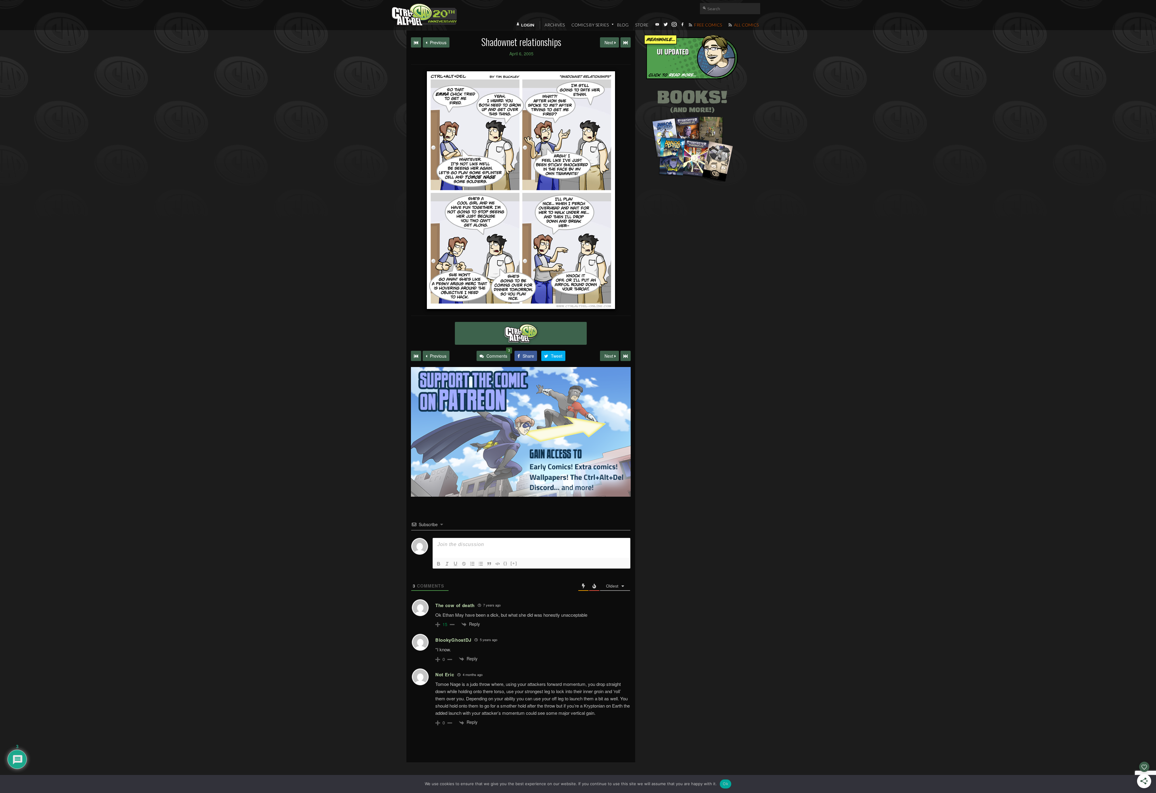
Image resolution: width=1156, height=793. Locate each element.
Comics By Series (590, 24)
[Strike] (464, 563)
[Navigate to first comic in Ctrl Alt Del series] (416, 42)
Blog (623, 24)
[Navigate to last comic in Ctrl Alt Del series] (625, 42)
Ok (725, 783)
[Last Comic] (625, 356)
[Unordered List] (481, 563)
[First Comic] (416, 356)
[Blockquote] (489, 563)
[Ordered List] (472, 563)
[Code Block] (497, 563)
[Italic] (447, 563)
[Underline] (455, 563)
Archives (555, 24)
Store (641, 24)
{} (505, 563)
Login (527, 25)
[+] (514, 563)
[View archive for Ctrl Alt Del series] (521, 333)
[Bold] (438, 563)
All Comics (746, 24)
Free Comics (707, 24)
